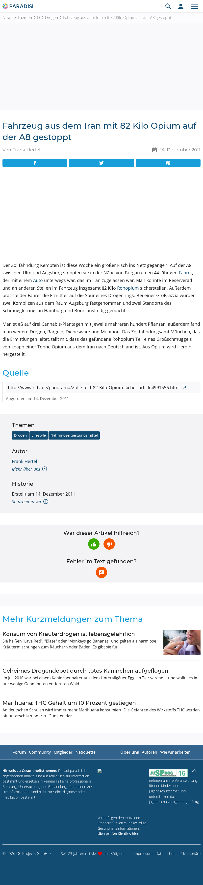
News (7, 17)
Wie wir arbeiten (175, 752)
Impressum (143, 853)
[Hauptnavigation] (194, 6)
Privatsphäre (190, 853)
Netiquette (86, 752)
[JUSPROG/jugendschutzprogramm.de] (168, 773)
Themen (25, 17)
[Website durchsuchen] (168, 6)
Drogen (51, 17)
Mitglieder (63, 752)
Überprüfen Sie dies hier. (119, 833)
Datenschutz (166, 853)
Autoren (149, 752)
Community (40, 752)
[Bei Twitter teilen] (101, 163)
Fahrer (185, 273)
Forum (19, 752)
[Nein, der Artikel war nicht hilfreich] (109, 544)
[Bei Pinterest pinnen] (168, 163)
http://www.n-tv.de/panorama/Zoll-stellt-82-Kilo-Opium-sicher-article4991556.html (94, 387)
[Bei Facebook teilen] (34, 163)
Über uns (129, 752)
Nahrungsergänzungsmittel (74, 435)
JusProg (192, 801)
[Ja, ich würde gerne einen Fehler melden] (101, 572)
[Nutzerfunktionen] (181, 6)
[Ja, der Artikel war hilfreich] (94, 544)
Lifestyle (38, 435)
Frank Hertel (24, 461)
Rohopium (128, 288)
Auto (38, 280)
